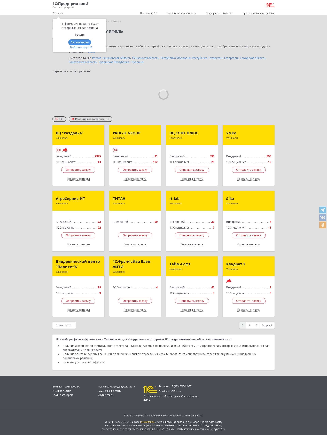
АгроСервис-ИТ (70, 198)
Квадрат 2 (235, 264)
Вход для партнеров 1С (66, 386)
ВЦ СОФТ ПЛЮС (183, 133)
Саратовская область (83, 62)
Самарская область (253, 58)
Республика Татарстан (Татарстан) (215, 58)
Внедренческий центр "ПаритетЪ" (78, 264)
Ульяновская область (116, 58)
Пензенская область (145, 58)
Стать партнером (62, 395)
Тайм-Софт (180, 264)
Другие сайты (106, 395)
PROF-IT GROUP (126, 133)
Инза (91, 52)
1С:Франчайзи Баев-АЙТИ (132, 264)
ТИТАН (119, 198)
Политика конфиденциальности (116, 386)
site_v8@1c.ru (173, 391)
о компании (147, 421)
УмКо (231, 133)
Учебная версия (61, 390)
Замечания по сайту (109, 390)
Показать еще (64, 325)
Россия (96, 58)
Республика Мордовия (175, 58)
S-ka (230, 198)
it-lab (174, 198)
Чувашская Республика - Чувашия (121, 62)
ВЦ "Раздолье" (69, 133)
